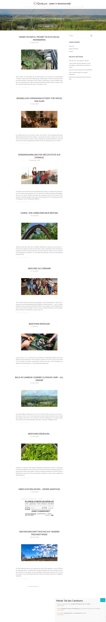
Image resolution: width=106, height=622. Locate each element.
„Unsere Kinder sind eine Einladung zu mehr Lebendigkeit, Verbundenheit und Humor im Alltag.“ (80, 65)
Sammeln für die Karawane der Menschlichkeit (80, 70)
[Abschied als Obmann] (39, 286)
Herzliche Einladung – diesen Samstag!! (39, 489)
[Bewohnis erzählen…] (39, 452)
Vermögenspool (76, 7)
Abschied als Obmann (39, 268)
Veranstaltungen (52, 7)
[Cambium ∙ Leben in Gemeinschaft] (52, 3)
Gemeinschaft (28, 7)
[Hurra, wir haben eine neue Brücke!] (39, 231)
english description (73, 49)
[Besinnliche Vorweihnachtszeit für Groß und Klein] (39, 119)
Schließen (103, 600)
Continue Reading (24, 87)
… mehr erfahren (60, 605)
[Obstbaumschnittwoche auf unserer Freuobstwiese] (39, 552)
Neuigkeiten (39, 7)
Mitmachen (65, 7)
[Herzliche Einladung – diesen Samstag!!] (39, 507)
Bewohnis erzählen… (39, 434)
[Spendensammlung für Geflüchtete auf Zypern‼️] (39, 175)
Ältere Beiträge (33, 586)
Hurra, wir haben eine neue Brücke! (39, 213)
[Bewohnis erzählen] (39, 342)
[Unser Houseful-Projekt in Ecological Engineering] (39, 59)
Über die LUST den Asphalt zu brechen (79, 60)
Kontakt (71, 51)
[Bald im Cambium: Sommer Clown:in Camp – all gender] (39, 398)
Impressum (71, 46)
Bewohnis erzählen (39, 324)
